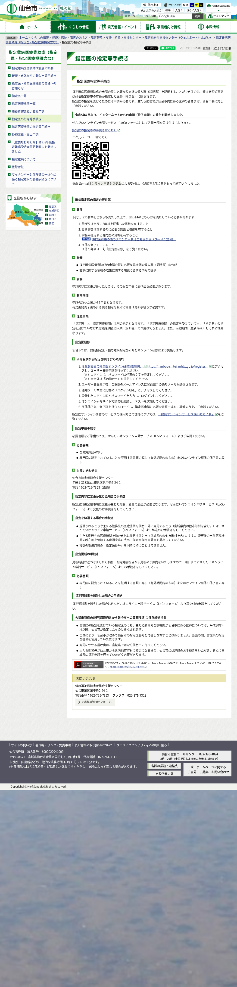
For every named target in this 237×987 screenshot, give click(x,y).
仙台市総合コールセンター (179, 754)
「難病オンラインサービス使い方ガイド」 (186, 414)
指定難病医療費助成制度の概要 (32, 67)
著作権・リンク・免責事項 (53, 745)
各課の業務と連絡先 (164, 766)
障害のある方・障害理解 (86, 37)
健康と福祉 (59, 37)
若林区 (52, 215)
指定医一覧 (19, 95)
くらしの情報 (40, 37)
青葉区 (52, 206)
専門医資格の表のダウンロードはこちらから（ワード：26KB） (134, 239)
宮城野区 (54, 210)
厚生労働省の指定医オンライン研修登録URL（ (113, 366)
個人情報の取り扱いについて (94, 745)
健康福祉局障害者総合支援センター (99, 685)
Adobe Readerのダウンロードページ (128, 666)
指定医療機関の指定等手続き (31, 126)
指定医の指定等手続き (26, 118)
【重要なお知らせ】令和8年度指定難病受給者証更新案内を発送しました (34, 146)
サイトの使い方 (21, 745)
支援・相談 (113, 37)
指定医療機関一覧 (23, 103)
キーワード (134, 16)
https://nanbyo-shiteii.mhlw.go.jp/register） (177, 366)
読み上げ (153, 4)
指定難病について (23, 159)
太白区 (52, 219)
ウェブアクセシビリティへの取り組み (141, 745)
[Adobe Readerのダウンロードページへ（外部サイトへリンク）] (88, 662)
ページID (151, 16)
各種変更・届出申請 (25, 134)
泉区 (51, 223)
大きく (179, 10)
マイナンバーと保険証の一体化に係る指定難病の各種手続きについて (34, 179)
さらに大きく (194, 10)
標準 (186, 5)
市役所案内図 (165, 773)
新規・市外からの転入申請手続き (34, 75)
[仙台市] (39, 8)
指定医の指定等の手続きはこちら (94, 129)
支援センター (132, 37)
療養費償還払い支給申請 (28, 111)
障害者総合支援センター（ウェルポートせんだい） (179, 37)
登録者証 (18, 166)
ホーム (23, 37)
